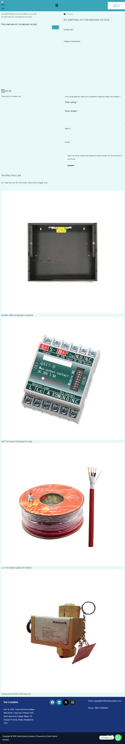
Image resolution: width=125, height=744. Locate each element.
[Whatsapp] (118, 737)
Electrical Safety (18, 14)
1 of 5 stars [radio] (66, 107)
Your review (71, 111)
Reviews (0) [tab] (6, 91)
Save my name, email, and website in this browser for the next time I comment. (94, 157)
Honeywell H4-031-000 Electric (16, 694)
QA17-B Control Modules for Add (16, 441)
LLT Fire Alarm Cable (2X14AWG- (16, 567)
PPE (8, 14)
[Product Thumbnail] (55, 27)
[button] (56, 5)
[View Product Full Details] (62, 252)
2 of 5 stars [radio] (68, 107)
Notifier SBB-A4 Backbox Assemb (17, 315)
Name (68, 128)
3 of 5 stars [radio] (70, 107)
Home (3, 14)
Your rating (71, 102)
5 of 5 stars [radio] (75, 107)
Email (68, 142)
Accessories (30, 14)
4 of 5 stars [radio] (73, 107)
